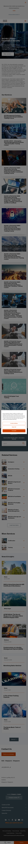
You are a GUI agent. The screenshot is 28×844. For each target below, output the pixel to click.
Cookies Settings (14, 423)
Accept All (14, 430)
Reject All (14, 427)
